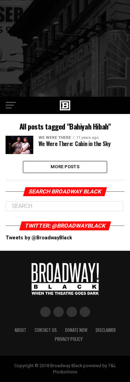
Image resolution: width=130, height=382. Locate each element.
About (20, 330)
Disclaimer (106, 330)
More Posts (65, 166)
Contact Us (46, 330)
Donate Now (76, 330)
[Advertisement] (65, 48)
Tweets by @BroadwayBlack (39, 238)
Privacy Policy (69, 339)
